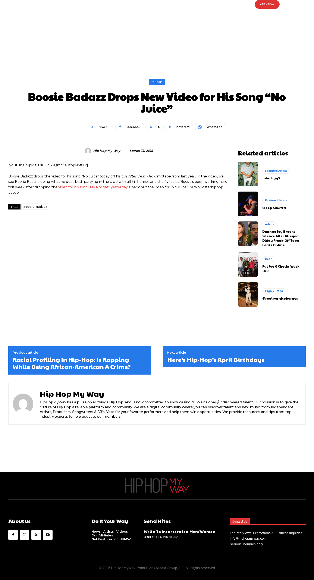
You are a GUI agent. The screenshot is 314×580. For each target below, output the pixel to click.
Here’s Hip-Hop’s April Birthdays (215, 359)
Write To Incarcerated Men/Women (180, 531)
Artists (269, 224)
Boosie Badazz (35, 207)
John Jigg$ (271, 178)
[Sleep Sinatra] (248, 204)
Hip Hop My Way (106, 151)
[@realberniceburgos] (248, 294)
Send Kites (151, 537)
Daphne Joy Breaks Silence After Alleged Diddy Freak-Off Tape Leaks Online (280, 238)
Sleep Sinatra (274, 207)
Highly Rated (274, 291)
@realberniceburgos (280, 298)
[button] (157, 4)
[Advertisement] (157, 47)
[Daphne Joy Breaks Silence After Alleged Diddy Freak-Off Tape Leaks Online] (248, 233)
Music (157, 82)
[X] (36, 535)
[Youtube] (48, 535)
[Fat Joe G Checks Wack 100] (248, 264)
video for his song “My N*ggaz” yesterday (93, 187)
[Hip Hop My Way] (88, 151)
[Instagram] (24, 535)
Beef (268, 259)
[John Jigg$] (248, 174)
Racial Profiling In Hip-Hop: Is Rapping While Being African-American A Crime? (72, 363)
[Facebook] (13, 535)
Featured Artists (276, 170)
